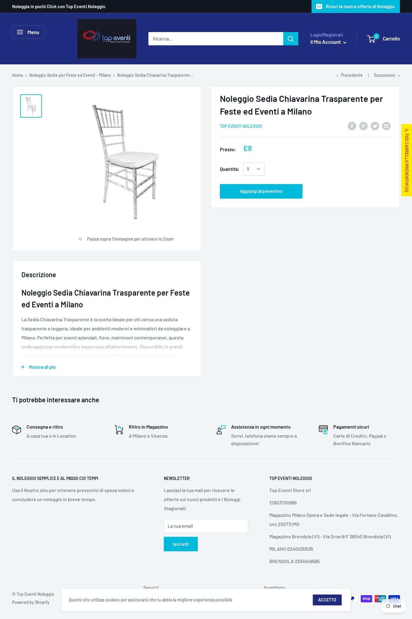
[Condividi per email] (386, 125)
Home (17, 75)
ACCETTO (327, 599)
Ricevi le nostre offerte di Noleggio (360, 6)
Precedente (352, 75)
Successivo (384, 75)
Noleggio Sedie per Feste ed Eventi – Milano (70, 75)
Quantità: (229, 169)
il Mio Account (326, 42)
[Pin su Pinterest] (363, 125)
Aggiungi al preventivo (261, 191)
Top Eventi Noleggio (241, 126)
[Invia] (290, 38)
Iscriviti (181, 544)
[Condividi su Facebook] (352, 125)
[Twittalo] (375, 125)
